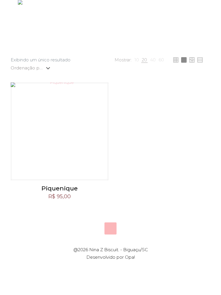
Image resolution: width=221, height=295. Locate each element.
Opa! (130, 257)
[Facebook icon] (107, 267)
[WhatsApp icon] (101, 267)
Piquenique (59, 188)
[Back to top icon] (110, 228)
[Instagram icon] (119, 267)
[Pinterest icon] (113, 267)
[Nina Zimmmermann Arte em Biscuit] (20, 31)
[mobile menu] (200, 32)
